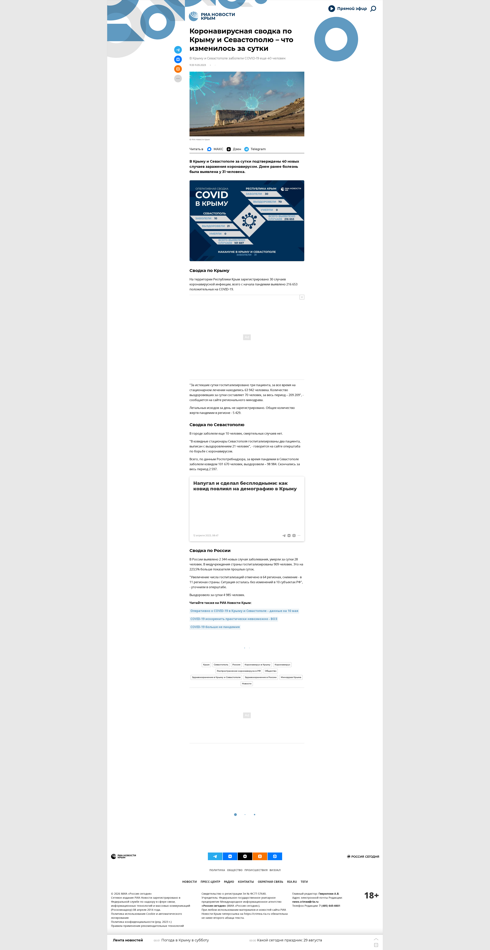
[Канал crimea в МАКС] (275, 856)
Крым (206, 664)
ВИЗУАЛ (275, 870)
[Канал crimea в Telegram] (215, 856)
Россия (236, 664)
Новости (247, 683)
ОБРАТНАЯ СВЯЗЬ (270, 882)
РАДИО (229, 882)
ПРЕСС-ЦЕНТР (210, 882)
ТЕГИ (304, 882)
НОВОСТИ (189, 882)
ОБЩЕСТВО (235, 870)
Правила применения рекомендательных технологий (147, 926)
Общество (270, 671)
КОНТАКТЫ (246, 882)
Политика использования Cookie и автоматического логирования (146, 916)
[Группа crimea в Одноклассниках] (260, 856)
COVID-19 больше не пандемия (215, 627)
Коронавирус (282, 664)
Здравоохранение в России (261, 677)
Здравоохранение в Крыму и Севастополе (216, 677)
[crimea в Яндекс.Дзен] (245, 856)
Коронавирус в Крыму (257, 664)
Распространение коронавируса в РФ (239, 671)
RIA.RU (292, 882)
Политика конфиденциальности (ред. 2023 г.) (141, 922)
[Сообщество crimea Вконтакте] (230, 856)
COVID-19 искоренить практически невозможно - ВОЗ (233, 619)
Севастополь (221, 664)
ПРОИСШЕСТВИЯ (256, 870)
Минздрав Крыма (291, 677)
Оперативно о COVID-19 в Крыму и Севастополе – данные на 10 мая (244, 611)
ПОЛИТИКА (217, 870)
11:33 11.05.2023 (197, 65)
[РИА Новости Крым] (211, 16)
